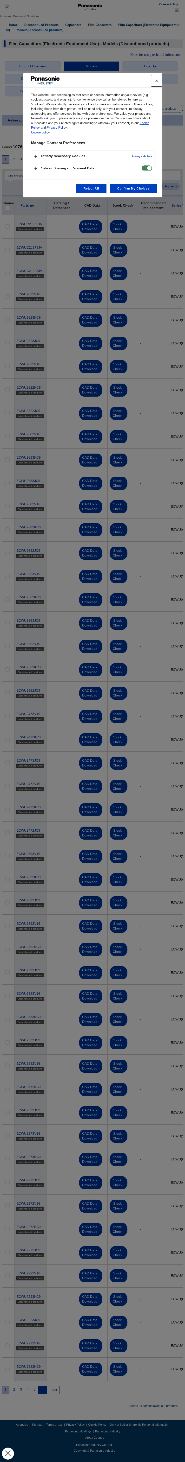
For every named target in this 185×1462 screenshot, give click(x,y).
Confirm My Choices (133, 188)
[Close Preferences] (8, 1454)
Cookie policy (40, 132)
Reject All (91, 188)
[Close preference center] (156, 81)
